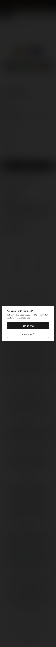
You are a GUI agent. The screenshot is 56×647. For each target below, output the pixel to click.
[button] (28, 325)
